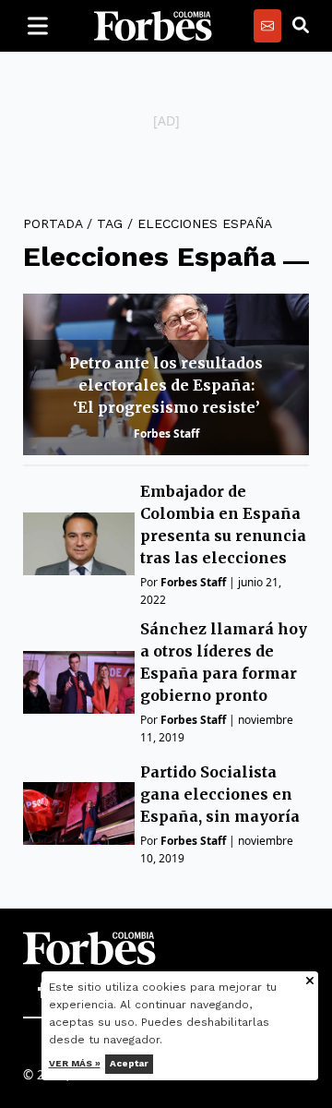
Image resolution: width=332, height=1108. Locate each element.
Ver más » (75, 1063)
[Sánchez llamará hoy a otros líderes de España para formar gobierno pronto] (79, 682)
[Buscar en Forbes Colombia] (300, 26)
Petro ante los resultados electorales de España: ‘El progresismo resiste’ (166, 385)
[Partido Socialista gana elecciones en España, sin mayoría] (79, 813)
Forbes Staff (166, 433)
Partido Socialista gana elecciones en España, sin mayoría (220, 794)
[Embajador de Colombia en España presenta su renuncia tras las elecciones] (79, 543)
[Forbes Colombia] (153, 26)
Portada (52, 223)
